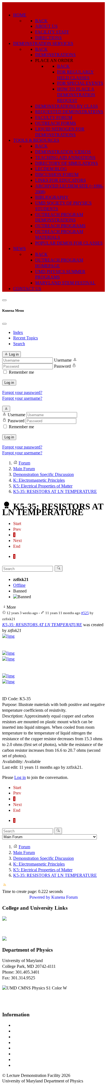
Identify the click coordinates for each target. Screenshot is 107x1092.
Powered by (39, 897)
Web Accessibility (28, 1065)
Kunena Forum (64, 897)
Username (63, 360)
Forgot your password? (22, 392)
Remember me (21, 372)
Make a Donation (28, 1053)
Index (18, 332)
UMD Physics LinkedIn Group (40, 1059)
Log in (9, 383)
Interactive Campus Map (34, 1036)
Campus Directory (29, 1025)
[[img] (8, 636)
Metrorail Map (25, 1042)
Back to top (12, 1086)
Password (62, 366)
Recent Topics (25, 338)
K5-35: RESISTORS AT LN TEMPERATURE (42, 624)
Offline (19, 585)
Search (19, 343)
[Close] (4, 324)
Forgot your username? (22, 398)
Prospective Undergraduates (37, 1031)
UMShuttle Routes (29, 1048)
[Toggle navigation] (4, 300)
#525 (85, 613)
